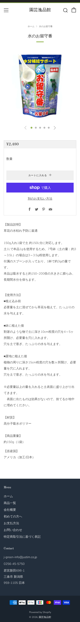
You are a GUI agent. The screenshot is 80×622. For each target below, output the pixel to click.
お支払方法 (11, 523)
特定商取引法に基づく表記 (22, 537)
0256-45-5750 (14, 564)
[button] (31, 128)
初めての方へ (13, 516)
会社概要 (10, 510)
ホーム (31, 26)
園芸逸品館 (40, 10)
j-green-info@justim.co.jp (20, 557)
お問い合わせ (13, 530)
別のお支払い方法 (40, 199)
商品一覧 (10, 503)
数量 (9, 159)
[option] (40, 86)
